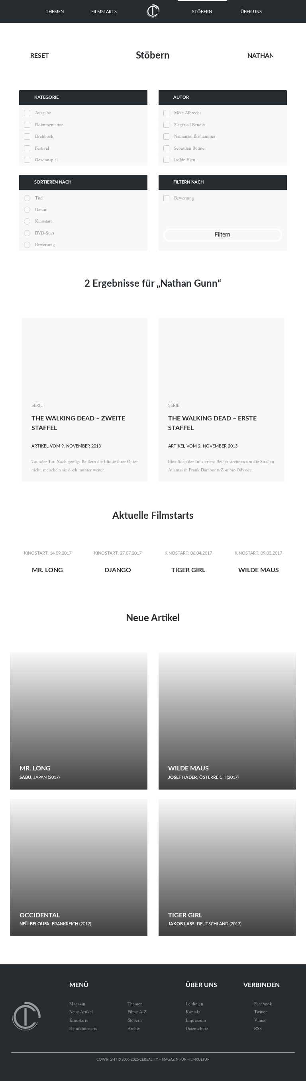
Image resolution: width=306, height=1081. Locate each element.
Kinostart (43, 221)
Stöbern (202, 12)
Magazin (77, 1004)
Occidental (40, 915)
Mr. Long (47, 570)
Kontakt (193, 1012)
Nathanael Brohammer (195, 136)
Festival (42, 148)
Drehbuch (44, 136)
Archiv (134, 1028)
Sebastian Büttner (190, 148)
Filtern (222, 235)
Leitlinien (194, 1004)
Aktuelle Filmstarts (153, 516)
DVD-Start (44, 233)
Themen (55, 12)
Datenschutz (197, 1028)
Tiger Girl (188, 570)
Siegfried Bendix (189, 124)
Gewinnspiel (46, 159)
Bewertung (45, 244)
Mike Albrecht (187, 112)
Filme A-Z (137, 1012)
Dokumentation (49, 124)
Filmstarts (104, 12)
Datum (41, 209)
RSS (252, 1028)
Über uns (251, 12)
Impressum (196, 1020)
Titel (39, 198)
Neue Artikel (153, 618)
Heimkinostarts (83, 1028)
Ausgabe (43, 112)
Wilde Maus (258, 570)
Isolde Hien (184, 159)
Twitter (255, 1012)
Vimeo (255, 1020)
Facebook (257, 1004)
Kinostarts (78, 1020)
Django (117, 570)
